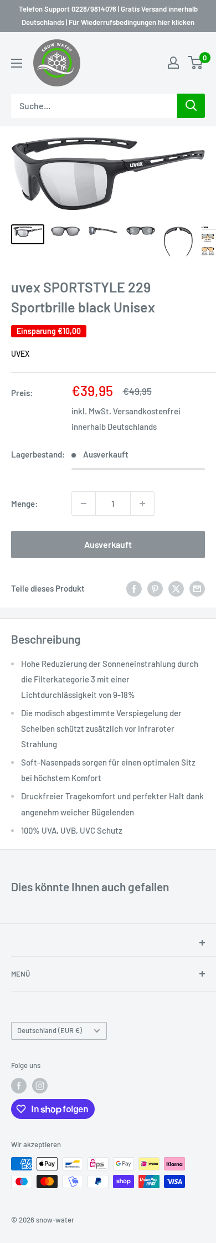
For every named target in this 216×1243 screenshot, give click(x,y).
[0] (196, 62)
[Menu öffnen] (16, 63)
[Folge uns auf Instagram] (40, 1085)
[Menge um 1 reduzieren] (83, 503)
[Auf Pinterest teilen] (155, 588)
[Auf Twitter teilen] (176, 588)
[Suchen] (191, 106)
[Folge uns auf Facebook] (19, 1085)
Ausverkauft (108, 544)
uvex (20, 353)
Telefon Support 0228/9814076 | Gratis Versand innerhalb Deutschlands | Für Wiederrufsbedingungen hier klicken (108, 15)
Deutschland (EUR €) (49, 1030)
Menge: (24, 503)
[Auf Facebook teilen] (134, 588)
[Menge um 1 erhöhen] (142, 503)
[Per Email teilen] (197, 588)
